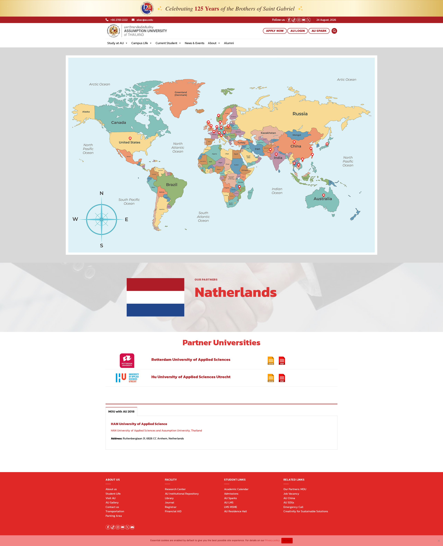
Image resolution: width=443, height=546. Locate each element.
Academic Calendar (236, 489)
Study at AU (115, 43)
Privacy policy (272, 540)
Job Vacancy (291, 493)
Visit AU (111, 498)
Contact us (112, 507)
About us (111, 489)
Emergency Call (293, 507)
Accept (287, 540)
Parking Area (114, 516)
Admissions (231, 493)
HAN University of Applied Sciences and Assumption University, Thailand (156, 430)
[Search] (334, 31)
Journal (169, 502)
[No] (438, 541)
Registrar (171, 507)
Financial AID (173, 511)
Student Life (113, 493)
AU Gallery (112, 502)
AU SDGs (288, 502)
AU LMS (228, 502)
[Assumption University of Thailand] (149, 31)
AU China (289, 498)
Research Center (175, 489)
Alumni (229, 43)
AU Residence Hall (235, 511)
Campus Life (139, 43)
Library (169, 498)
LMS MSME (230, 507)
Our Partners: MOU (294, 489)
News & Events (194, 43)
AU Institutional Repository (182, 493)
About (212, 43)
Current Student (166, 43)
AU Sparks (230, 498)
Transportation (115, 511)
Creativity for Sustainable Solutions (305, 511)
